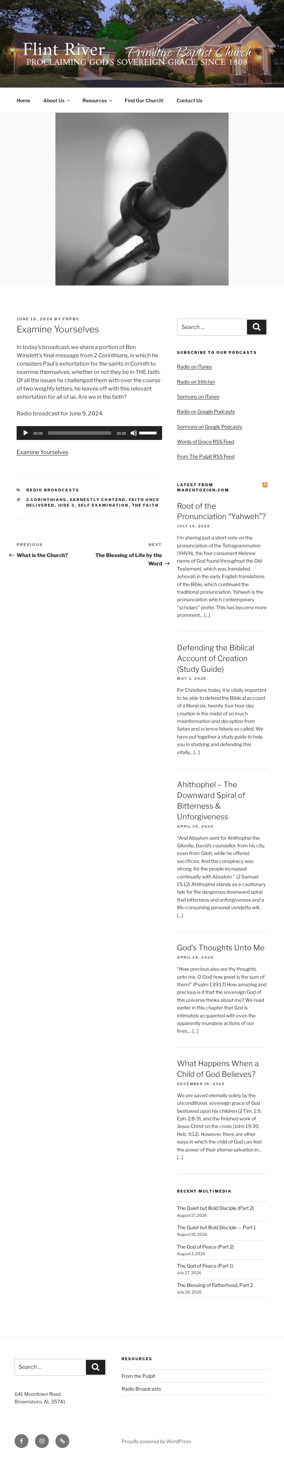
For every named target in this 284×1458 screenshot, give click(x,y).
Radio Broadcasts (53, 490)
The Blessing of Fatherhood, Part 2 (215, 1285)
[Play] (25, 433)
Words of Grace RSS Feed (205, 441)
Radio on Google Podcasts (206, 411)
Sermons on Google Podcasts (209, 427)
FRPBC (71, 319)
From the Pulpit (138, 1376)
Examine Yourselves (42, 452)
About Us (53, 100)
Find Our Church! (144, 100)
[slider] (149, 432)
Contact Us (189, 100)
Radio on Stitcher (196, 382)
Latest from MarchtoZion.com (203, 487)
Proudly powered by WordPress (156, 1441)
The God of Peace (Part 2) (205, 1247)
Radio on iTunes (194, 366)
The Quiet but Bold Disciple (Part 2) (215, 1208)
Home (23, 100)
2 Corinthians (46, 499)
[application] (89, 433)
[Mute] (133, 433)
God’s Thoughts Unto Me (221, 947)
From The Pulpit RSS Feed (205, 456)
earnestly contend (98, 499)
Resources (94, 100)
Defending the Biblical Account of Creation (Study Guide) (215, 658)
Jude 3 (66, 505)
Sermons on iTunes (198, 396)
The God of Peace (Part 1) (205, 1266)
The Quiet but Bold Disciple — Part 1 (216, 1227)
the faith (145, 505)
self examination (103, 505)
